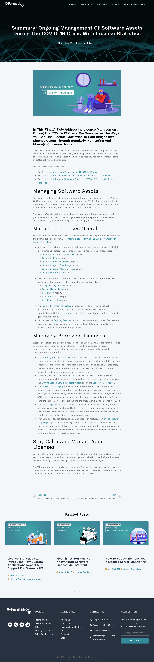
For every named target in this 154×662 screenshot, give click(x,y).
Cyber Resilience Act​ (45, 634)
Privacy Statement (44, 630)
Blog (63, 637)
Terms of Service (43, 623)
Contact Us (66, 623)
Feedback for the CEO (71, 626)
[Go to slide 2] (77, 591)
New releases (35, 579)
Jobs (63, 630)
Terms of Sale (42, 619)
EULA (37, 626)
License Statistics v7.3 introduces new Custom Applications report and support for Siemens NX (25, 563)
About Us (65, 619)
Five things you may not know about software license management (74, 562)
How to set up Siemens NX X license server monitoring (125, 560)
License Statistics (87, 42)
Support (65, 634)
